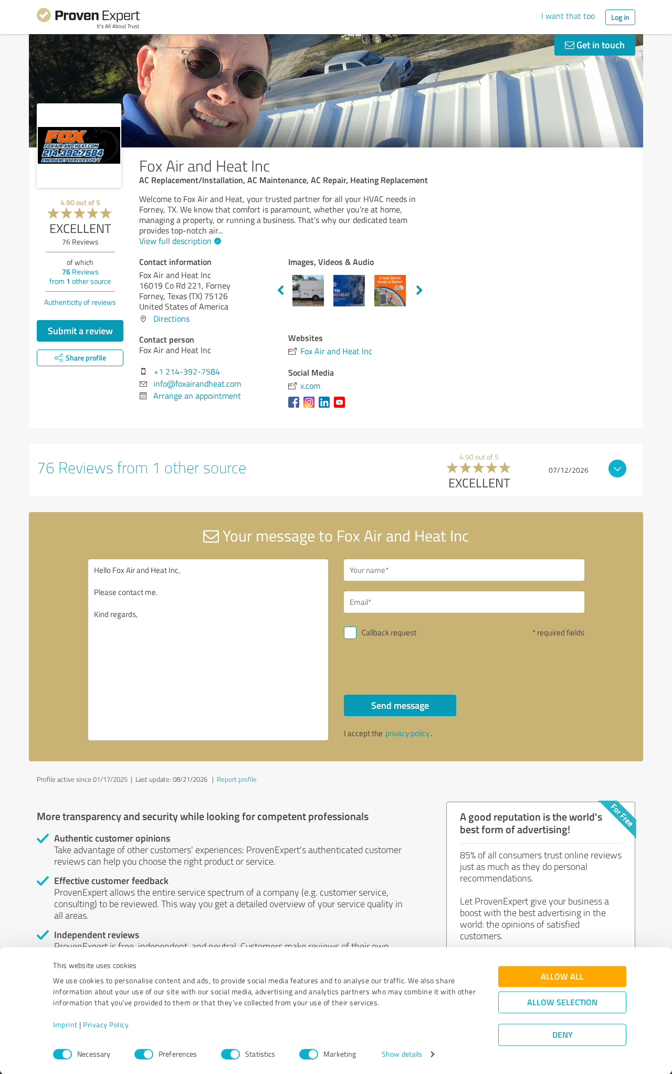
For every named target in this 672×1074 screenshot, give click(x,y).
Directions (171, 318)
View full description (175, 241)
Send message (400, 705)
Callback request (389, 632)
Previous (280, 290)
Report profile (237, 779)
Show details (402, 1054)
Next (419, 290)
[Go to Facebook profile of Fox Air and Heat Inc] (295, 407)
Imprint (65, 1025)
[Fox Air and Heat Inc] (79, 145)
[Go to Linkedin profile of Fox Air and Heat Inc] (326, 407)
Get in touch (599, 44)
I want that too (568, 16)
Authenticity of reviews (80, 302)
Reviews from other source (80, 276)
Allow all (562, 977)
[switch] (143, 1054)
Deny (562, 1035)
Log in (620, 17)
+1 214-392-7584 (187, 371)
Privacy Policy (106, 1025)
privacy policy (407, 733)
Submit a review (80, 330)
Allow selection (562, 1002)
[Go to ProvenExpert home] (88, 20)
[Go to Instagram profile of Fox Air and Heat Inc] (311, 407)
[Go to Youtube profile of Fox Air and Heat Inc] (341, 407)
